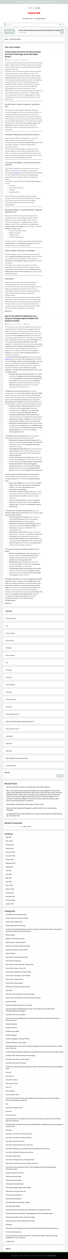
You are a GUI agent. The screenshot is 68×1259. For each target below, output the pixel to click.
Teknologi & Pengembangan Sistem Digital (18, 1187)
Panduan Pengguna (11, 1035)
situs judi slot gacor (12, 1080)
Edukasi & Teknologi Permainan (15, 938)
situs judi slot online (12, 1083)
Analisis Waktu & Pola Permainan (15, 925)
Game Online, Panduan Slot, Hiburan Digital (18, 972)
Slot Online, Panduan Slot (13, 1156)
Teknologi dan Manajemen (13, 1199)
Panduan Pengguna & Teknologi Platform (18, 1039)
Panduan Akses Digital (12, 1031)
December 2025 (10, 852)
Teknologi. (9, 1224)
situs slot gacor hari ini (12, 714)
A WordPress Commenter (13, 826)
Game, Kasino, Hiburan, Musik (14, 979)
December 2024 (10, 896)
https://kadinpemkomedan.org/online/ (17, 758)
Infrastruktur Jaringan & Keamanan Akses (18, 987)
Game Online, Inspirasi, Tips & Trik (16, 968)
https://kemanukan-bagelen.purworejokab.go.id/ (20, 721)
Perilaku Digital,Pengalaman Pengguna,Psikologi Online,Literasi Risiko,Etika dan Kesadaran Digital (34, 1052)
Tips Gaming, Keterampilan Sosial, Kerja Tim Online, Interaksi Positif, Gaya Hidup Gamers (32, 1228)
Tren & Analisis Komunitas (13, 1232)
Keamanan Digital (11, 1001)
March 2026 (9, 841)
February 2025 (10, 889)
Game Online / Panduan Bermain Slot (17, 957)
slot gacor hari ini (11, 618)
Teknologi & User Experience (14, 1195)
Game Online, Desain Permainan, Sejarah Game (19, 964)
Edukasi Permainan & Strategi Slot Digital (18, 946)
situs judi (8, 1072)
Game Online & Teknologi (13, 961)
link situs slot (10, 640)
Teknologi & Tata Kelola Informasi (16, 1191)
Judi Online (9, 990)
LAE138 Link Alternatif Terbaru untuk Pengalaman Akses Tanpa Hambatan (28, 787)
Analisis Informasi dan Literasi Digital (17, 918)
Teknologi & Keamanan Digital (14, 1184)
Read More (8, 311)
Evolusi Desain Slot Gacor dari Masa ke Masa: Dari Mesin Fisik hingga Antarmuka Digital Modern (23, 54)
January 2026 (10, 848)
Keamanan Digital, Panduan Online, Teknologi (19, 1005)
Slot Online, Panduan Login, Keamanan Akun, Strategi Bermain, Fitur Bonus (27, 1148)
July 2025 (8, 870)
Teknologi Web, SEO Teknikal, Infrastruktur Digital (20, 1217)
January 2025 (10, 893)
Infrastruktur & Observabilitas (14, 983)
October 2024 (10, 904)
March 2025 (9, 885)
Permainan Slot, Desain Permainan (16, 1063)
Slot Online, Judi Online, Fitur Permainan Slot (19, 1134)
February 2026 (10, 845)
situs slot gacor (10, 633)
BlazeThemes (52, 1255)
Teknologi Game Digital (13, 1206)
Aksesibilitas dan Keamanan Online (16, 914)
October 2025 (10, 859)
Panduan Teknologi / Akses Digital (16, 1042)
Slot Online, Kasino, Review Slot (15, 1141)
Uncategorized (10, 1241)
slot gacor (16, 173)
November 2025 (10, 856)
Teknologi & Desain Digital (13, 1176)
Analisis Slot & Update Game (14, 922)
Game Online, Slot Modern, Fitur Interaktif (18, 975)
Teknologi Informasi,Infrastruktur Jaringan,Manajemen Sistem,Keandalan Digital (29, 1213)
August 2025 (9, 867)
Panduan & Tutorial (11, 1028)
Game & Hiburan (10, 953)
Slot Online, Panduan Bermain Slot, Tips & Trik (19, 1145)
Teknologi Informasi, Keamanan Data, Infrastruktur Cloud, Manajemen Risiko (28, 1210)
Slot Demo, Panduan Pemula (14, 1107)
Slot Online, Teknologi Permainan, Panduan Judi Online (22, 1163)
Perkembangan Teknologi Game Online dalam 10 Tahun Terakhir (25, 804)
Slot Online (9, 1130)
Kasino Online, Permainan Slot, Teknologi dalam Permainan (23, 998)
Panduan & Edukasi (11, 1024)
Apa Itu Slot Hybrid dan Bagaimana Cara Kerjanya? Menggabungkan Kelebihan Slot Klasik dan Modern (21, 318)
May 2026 (8, 837)
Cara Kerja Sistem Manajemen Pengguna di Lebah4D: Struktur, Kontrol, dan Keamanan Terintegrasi (33, 2)
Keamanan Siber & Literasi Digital (15, 1014)
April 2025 (9, 882)
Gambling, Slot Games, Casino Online (17, 950)
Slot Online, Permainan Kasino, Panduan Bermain (20, 1160)
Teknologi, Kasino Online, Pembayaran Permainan (20, 1221)
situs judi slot (10, 1076)
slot (7, 626)
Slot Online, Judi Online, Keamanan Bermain (18, 1137)
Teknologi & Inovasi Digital (14, 1180)
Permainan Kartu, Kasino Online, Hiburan (17, 1059)
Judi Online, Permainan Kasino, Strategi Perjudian (20, 994)
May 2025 (8, 878)
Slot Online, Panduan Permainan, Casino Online (19, 1152)
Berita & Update (10, 935)
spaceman (9, 743)
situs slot (8, 359)
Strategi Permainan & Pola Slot (15, 1173)
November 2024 (10, 900)
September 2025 (10, 863)
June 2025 (9, 874)
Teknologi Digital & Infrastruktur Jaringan (18, 1202)
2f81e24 (8, 60)
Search (7, 772)
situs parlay (9, 736)
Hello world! (27, 826)
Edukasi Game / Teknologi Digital (16, 942)
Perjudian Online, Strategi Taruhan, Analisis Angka (20, 1055)
